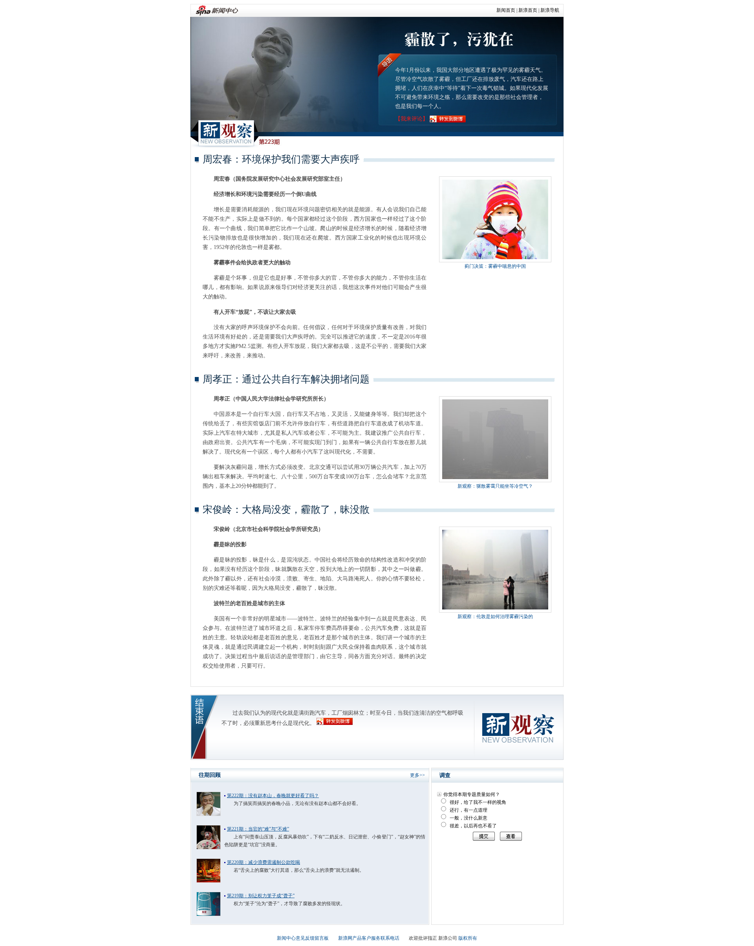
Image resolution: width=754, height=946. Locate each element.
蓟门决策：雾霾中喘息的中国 (495, 266)
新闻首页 (505, 10)
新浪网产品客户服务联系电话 (368, 938)
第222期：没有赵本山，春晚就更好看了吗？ (273, 795)
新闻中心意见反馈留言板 (303, 938)
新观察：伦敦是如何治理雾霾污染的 (495, 616)
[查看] (509, 836)
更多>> (417, 775)
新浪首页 (527, 10)
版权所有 (467, 938)
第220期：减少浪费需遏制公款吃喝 (263, 862)
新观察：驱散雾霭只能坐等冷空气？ (495, 486)
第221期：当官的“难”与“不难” (258, 829)
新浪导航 (549, 10)
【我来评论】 (411, 119)
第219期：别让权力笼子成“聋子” (261, 895)
